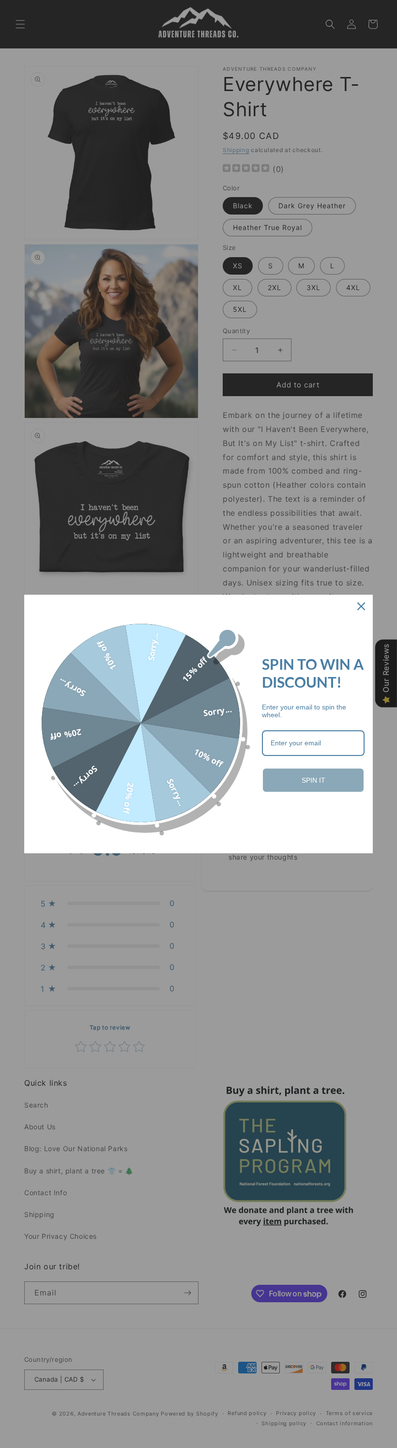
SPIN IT (313, 780)
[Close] (361, 606)
